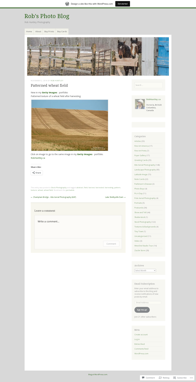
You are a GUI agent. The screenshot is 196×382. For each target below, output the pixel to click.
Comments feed (141, 349)
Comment (111, 243)
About (38, 31)
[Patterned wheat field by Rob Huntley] (70, 150)
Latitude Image (140, 174)
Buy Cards (62, 31)
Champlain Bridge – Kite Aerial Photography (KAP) (53, 197)
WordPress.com (141, 353)
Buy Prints (49, 31)
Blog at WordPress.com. (98, 374)
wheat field (48, 190)
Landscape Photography (145, 169)
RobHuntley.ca (38, 157)
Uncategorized (140, 236)
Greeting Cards (141, 160)
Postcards (138, 207)
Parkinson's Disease (143, 184)
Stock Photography (59, 187)
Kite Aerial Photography (144, 165)
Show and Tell (140, 212)
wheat (40, 190)
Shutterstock (139, 217)
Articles (137, 141)
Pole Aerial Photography (145, 198)
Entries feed (139, 344)
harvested (100, 187)
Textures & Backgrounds (145, 226)
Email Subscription (144, 284)
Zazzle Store (139, 250)
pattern (117, 187)
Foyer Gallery (140, 155)
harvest (92, 187)
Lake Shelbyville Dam (115, 197)
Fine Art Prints (140, 150)
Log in (137, 339)
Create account (141, 334)
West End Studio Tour (143, 245)
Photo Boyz (139, 188)
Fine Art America (141, 146)
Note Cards (139, 179)
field (86, 187)
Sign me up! (142, 309)
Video (136, 241)
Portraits (138, 203)
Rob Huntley (57, 80)
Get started (123, 4)
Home (29, 31)
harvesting (109, 187)
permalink (70, 190)
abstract (80, 187)
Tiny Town (138, 231)
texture (34, 190)
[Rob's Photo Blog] (98, 56)
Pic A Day (138, 193)
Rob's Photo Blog (46, 16)
